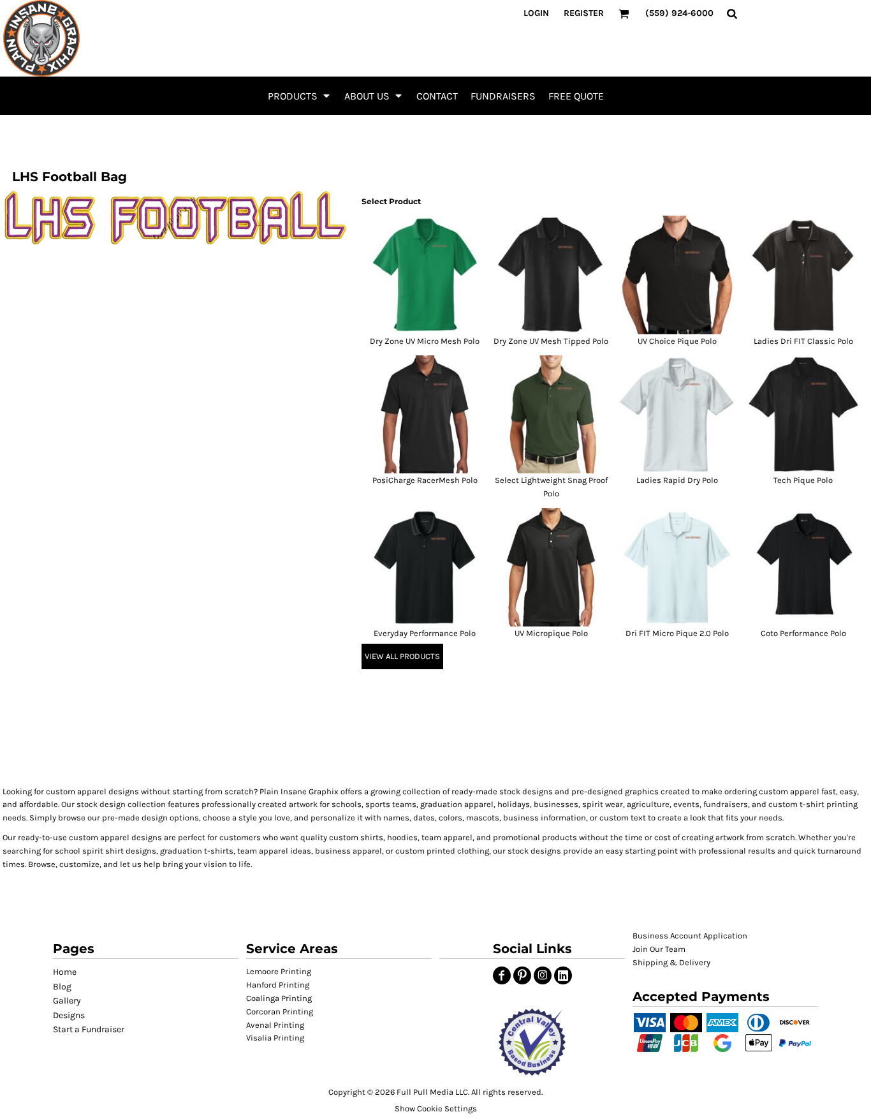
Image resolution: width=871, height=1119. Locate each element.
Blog (62, 986)
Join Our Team (659, 949)
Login (536, 13)
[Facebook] (502, 975)
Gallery (67, 1000)
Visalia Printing (275, 1037)
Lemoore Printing (278, 971)
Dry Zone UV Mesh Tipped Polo (551, 341)
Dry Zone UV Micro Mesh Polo (424, 341)
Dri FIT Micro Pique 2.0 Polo (677, 633)
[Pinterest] (522, 975)
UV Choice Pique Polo (677, 341)
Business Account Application (690, 935)
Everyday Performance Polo (425, 633)
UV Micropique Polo (551, 633)
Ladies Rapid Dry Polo (677, 480)
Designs (69, 1015)
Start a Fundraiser (88, 1029)
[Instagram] (543, 975)
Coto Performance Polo (803, 633)
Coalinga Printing (279, 998)
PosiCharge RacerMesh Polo (425, 480)
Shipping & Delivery (671, 962)
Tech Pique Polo (803, 480)
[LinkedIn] (563, 975)
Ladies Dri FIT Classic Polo (803, 341)
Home (65, 972)
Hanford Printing (277, 984)
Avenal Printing (275, 1025)
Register (584, 13)
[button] (299, 96)
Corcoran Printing (279, 1011)
